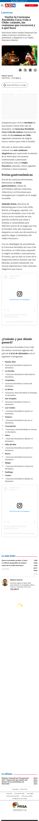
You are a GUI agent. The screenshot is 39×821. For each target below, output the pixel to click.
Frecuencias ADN (19, 793)
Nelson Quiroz (7, 76)
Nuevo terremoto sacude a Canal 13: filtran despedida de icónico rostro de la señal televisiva (14, 563)
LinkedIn (30, 70)
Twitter (25, 70)
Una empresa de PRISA (19, 805)
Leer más (13, 589)
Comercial (9, 793)
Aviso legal (30, 793)
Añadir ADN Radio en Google (16, 85)
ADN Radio (10, 5)
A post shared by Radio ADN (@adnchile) (19, 321)
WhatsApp (35, 70)
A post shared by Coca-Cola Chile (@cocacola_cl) (19, 533)
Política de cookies (27, 796)
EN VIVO (31, 5)
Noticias (7, 13)
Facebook (20, 70)
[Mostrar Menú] (2, 5)
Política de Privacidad (12, 796)
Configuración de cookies (19, 798)
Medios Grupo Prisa (19, 810)
